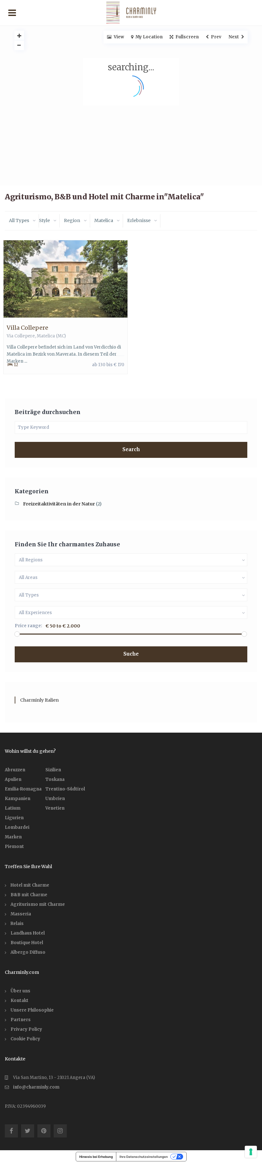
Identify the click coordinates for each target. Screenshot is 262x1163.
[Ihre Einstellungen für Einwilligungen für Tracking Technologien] (251, 1152)
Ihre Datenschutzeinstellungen (143, 1157)
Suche (131, 654)
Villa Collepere (27, 327)
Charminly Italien (39, 700)
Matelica (46, 336)
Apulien (13, 779)
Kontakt (19, 1000)
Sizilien (53, 770)
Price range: (28, 626)
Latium (12, 808)
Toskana (55, 779)
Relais (17, 923)
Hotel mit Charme (30, 885)
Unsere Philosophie (32, 1010)
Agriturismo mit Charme (38, 904)
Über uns (20, 991)
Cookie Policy (25, 1039)
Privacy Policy (26, 1029)
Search (131, 449)
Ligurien (14, 817)
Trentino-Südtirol (65, 789)
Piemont (14, 846)
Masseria (21, 914)
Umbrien (55, 798)
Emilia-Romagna (23, 789)
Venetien (55, 808)
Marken (13, 837)
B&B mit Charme (29, 894)
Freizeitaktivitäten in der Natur (59, 504)
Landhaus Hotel (28, 933)
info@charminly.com (36, 1087)
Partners (21, 1019)
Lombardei (17, 827)
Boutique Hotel (27, 942)
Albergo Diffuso (28, 952)
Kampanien (17, 798)
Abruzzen (15, 770)
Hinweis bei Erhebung (96, 1157)
